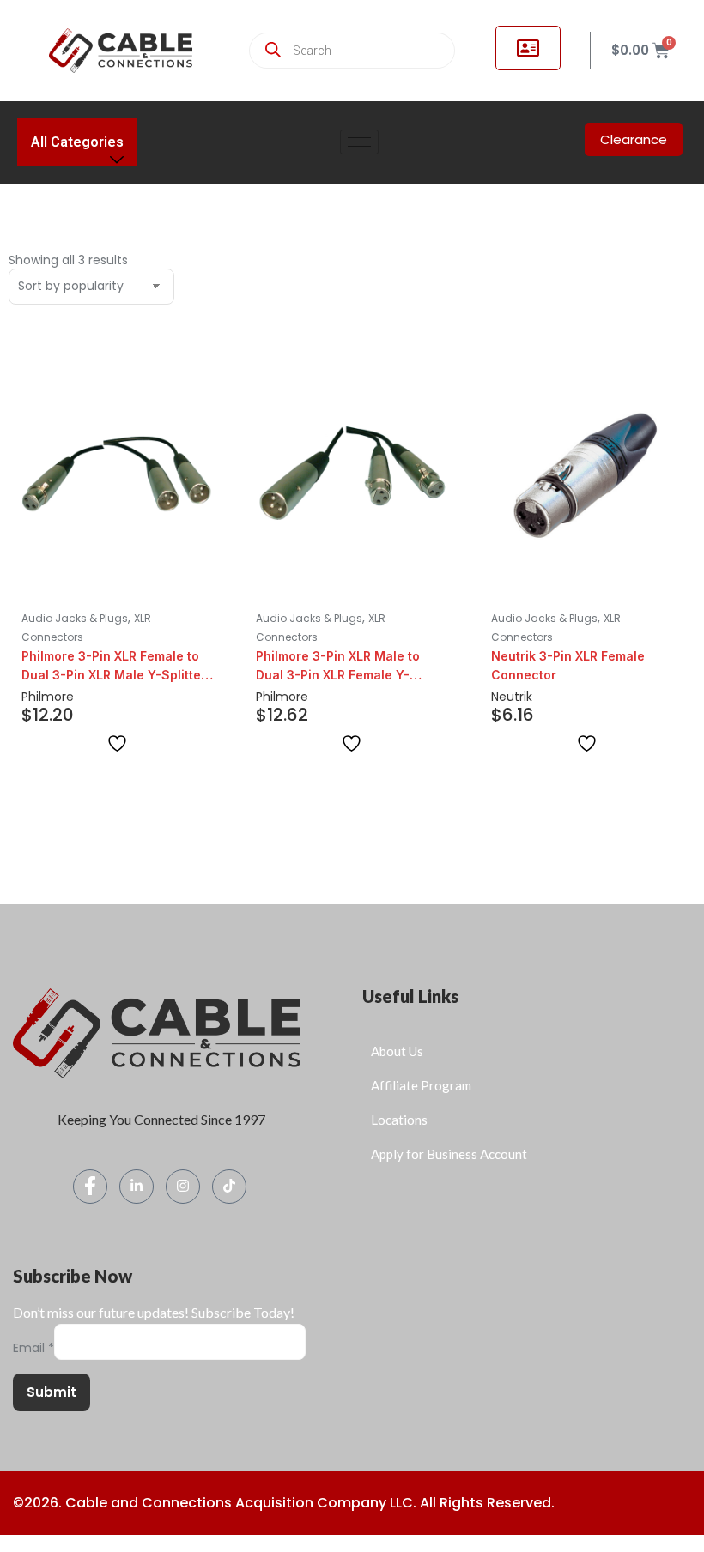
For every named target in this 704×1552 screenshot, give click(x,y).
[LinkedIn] (136, 1186)
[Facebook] (90, 1186)
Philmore (47, 696)
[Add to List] (117, 743)
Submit (51, 1392)
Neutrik (511, 696)
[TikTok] (229, 1186)
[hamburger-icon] (359, 142)
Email (33, 1348)
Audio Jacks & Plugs (74, 618)
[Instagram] (183, 1186)
